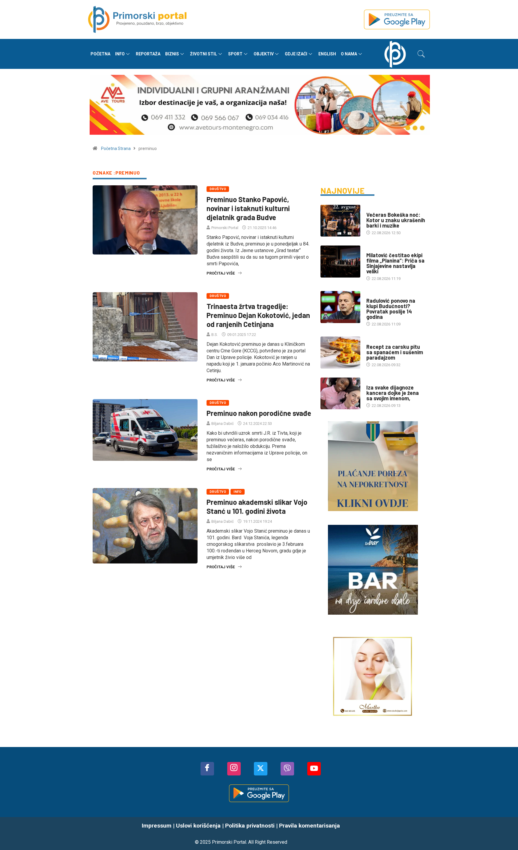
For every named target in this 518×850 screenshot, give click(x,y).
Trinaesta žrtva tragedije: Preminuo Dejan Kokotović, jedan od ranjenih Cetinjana (258, 315)
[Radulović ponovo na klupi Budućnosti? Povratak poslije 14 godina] (340, 307)
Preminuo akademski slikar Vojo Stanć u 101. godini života (257, 506)
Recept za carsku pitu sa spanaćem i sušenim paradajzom (394, 352)
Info (120, 53)
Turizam (374, 209)
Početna (100, 53)
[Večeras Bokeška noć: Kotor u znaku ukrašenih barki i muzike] (340, 221)
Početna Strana (116, 148)
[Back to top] (504, 833)
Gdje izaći (296, 53)
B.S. (214, 334)
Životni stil (203, 53)
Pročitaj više (221, 273)
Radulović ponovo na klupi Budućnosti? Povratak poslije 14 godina (390, 308)
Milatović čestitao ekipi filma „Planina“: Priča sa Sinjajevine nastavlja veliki (395, 263)
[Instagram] (234, 768)
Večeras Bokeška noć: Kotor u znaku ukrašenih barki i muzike (395, 220)
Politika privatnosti (250, 825)
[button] (421, 54)
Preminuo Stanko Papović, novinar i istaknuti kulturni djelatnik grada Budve (248, 208)
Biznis (172, 53)
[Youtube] (314, 768)
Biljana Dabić (222, 423)
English (327, 53)
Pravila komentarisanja (309, 825)
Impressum (156, 825)
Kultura (374, 249)
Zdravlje (375, 382)
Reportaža (148, 53)
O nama (349, 53)
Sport (235, 53)
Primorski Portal (224, 227)
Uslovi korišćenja (198, 825)
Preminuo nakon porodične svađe (259, 413)
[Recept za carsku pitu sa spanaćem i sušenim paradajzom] (340, 352)
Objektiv (264, 53)
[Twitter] (260, 768)
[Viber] (287, 768)
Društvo (218, 189)
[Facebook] (207, 768)
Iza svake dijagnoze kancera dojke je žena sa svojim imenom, (392, 392)
